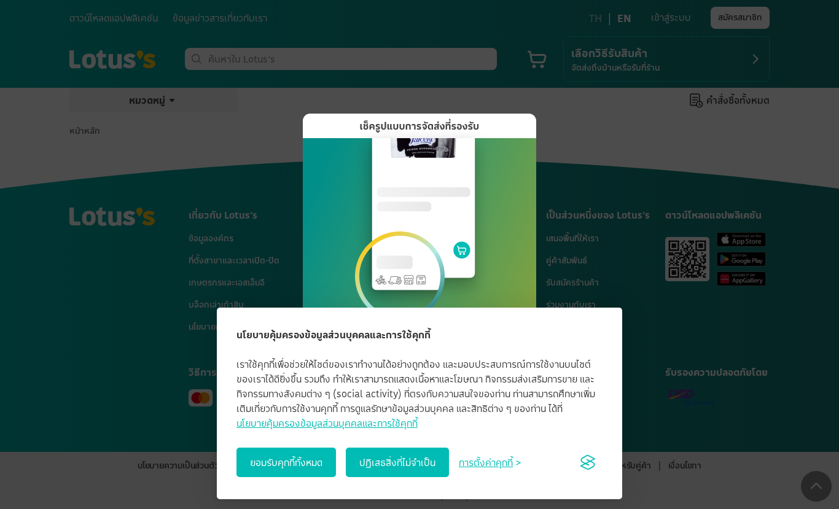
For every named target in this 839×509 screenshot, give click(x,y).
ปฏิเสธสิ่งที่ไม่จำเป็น (397, 462)
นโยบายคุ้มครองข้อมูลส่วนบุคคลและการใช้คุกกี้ (327, 423)
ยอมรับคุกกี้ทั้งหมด (286, 462)
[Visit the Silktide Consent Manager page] (588, 462)
